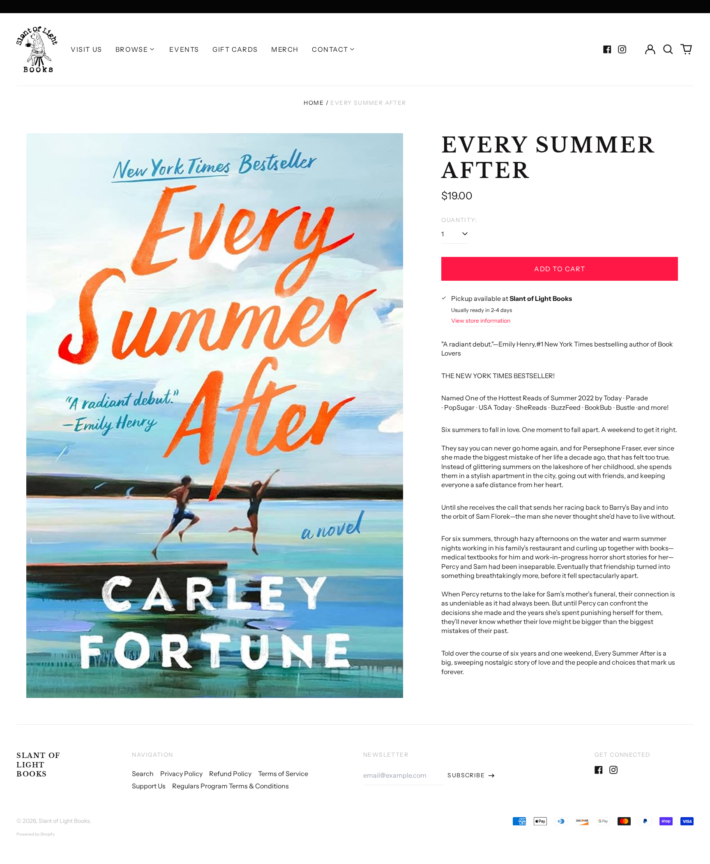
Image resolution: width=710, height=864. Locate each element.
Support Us (149, 786)
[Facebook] (607, 49)
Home (314, 102)
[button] (668, 49)
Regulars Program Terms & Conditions (230, 786)
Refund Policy (230, 773)
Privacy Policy (181, 773)
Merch (285, 49)
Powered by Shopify (35, 834)
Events (184, 49)
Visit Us (86, 49)
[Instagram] (622, 49)
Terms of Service (283, 773)
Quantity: (459, 220)
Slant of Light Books (38, 764)
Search (143, 773)
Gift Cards (235, 49)
